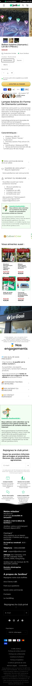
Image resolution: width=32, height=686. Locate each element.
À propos (7, 594)
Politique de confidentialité (17, 654)
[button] (4, 5)
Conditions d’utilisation (17, 657)
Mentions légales (12, 665)
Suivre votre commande (13, 590)
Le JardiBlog (9, 598)
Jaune (19, 60)
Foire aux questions (11, 586)
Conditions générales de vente (17, 662)
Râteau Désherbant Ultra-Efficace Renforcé (22, 266)
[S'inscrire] (28, 465)
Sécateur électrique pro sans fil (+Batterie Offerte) (7, 266)
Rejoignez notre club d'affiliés (15, 577)
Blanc (6, 65)
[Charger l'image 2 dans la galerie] (11, 40)
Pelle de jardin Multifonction (7, 293)
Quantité (5, 69)
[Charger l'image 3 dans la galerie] (16, 40)
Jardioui (18, 648)
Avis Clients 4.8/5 (10, 582)
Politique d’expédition (17, 659)
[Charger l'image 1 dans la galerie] (5, 40)
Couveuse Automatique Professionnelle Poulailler (23, 294)
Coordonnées (23, 665)
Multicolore (8, 60)
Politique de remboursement (17, 651)
